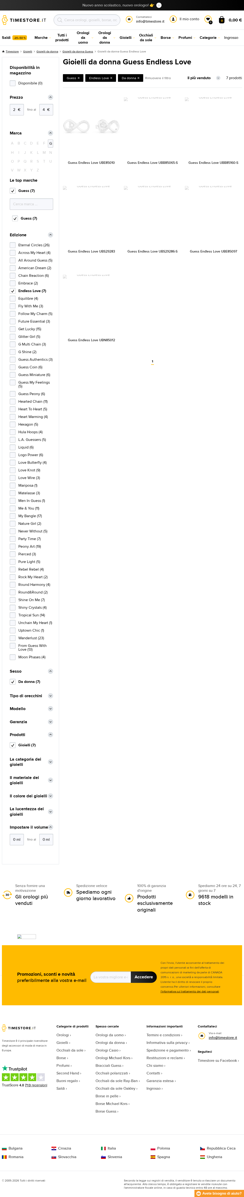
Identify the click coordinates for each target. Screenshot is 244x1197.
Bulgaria (16, 1148)
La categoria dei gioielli (25, 762)
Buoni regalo (67, 1080)
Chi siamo (155, 1065)
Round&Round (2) (33, 592)
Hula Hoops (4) (30, 432)
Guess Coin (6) (30, 367)
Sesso (15, 671)
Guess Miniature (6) (34, 374)
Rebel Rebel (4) (31, 569)
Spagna (163, 1157)
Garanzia (18, 722)
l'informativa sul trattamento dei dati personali (190, 991)
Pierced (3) (27, 554)
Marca (16, 133)
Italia (112, 1148)
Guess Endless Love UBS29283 (91, 251)
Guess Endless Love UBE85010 (91, 162)
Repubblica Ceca (221, 1148)
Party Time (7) (29, 539)
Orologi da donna (110, 1042)
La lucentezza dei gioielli (27, 811)
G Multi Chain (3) (32, 344)
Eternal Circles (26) (34, 245)
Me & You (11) (28, 508)
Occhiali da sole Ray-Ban (117, 1080)
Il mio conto (189, 19)
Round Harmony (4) (34, 584)
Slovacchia (67, 1157)
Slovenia (115, 1157)
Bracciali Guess (108, 1065)
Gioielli (27, 51)
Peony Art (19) (29, 546)
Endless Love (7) (32, 291)
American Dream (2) (34, 268)
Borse (61, 1058)
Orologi (62, 1035)
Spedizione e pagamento (168, 1050)
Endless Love (99, 78)
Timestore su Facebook (217, 1060)
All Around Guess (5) (35, 260)
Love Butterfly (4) (32, 462)
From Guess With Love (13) (32, 647)
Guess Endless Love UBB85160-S (213, 162)
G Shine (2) (27, 352)
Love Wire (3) (29, 477)
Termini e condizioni (163, 1035)
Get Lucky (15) (29, 329)
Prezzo (16, 97)
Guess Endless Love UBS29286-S (152, 251)
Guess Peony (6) (31, 394)
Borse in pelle (107, 1096)
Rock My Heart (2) (33, 577)
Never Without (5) (32, 531)
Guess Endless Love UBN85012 (91, 340)
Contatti (153, 1073)
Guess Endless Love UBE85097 (213, 251)
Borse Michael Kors (111, 1103)
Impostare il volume (29, 827)
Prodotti (17, 735)
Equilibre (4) (28, 298)
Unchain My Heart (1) (35, 622)
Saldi (60, 1088)
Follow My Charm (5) (35, 313)
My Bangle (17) (30, 516)
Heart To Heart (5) (32, 409)
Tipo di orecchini (26, 696)
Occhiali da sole (69, 1050)
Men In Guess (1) (31, 500)
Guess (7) (26, 190)
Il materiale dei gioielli (24, 780)
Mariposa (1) (27, 485)
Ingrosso (154, 1088)
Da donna (129, 78)
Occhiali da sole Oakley (115, 1088)
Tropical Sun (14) (31, 615)
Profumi (63, 1065)
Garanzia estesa (160, 1080)
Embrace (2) (28, 283)
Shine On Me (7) (31, 600)
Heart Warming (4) (33, 416)
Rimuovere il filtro (158, 78)
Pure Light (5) (29, 561)
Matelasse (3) (29, 493)
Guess (71, 78)
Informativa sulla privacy (167, 1042)
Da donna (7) (29, 681)
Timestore (12, 51)
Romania (16, 1157)
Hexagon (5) (28, 424)
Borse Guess (106, 1111)
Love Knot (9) (29, 470)
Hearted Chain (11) (33, 401)
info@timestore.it (223, 1037)
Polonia (163, 1148)
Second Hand (67, 1073)
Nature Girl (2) (29, 523)
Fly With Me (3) (30, 306)
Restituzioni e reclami (165, 1058)
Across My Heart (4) (34, 252)
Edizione (18, 235)
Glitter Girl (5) (29, 336)
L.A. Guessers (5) (32, 439)
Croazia (64, 1148)
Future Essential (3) (34, 321)
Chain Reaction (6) (33, 275)
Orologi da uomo (110, 1035)
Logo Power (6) (30, 455)
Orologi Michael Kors (113, 1058)
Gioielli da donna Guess (77, 51)
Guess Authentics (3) (35, 359)
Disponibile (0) (30, 83)
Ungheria (214, 1157)
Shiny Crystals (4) (32, 607)
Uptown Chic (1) (31, 630)
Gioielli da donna (47, 51)
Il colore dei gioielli (28, 796)
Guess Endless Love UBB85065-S (152, 162)
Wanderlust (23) (31, 638)
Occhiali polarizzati (112, 1073)
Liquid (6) (26, 447)
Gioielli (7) (27, 745)
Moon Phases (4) (32, 657)
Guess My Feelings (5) (34, 384)
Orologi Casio (107, 1050)
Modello (17, 709)
